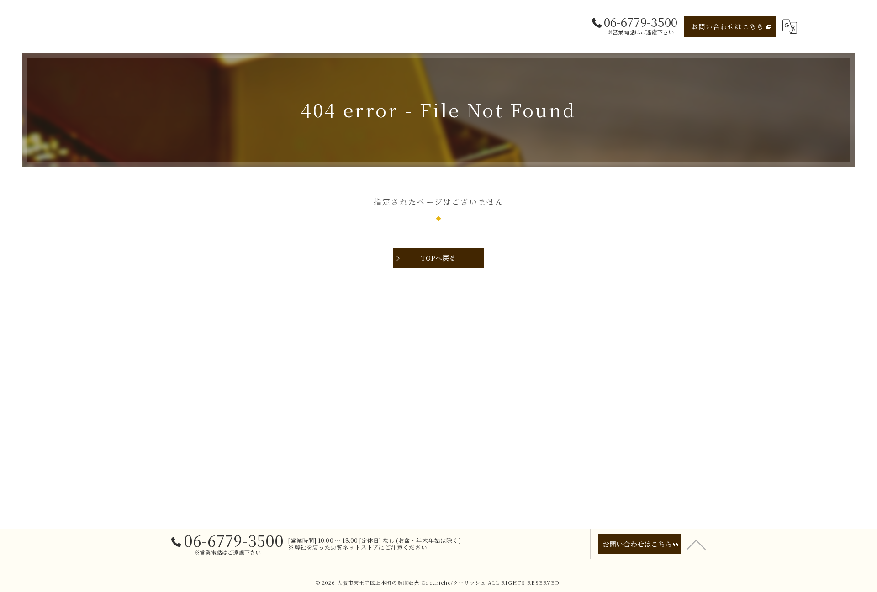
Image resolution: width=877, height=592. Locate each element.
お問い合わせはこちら (727, 26)
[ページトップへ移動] (696, 544)
